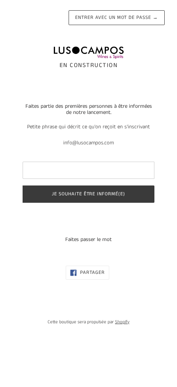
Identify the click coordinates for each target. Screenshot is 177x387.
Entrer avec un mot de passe (116, 17)
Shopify (122, 322)
